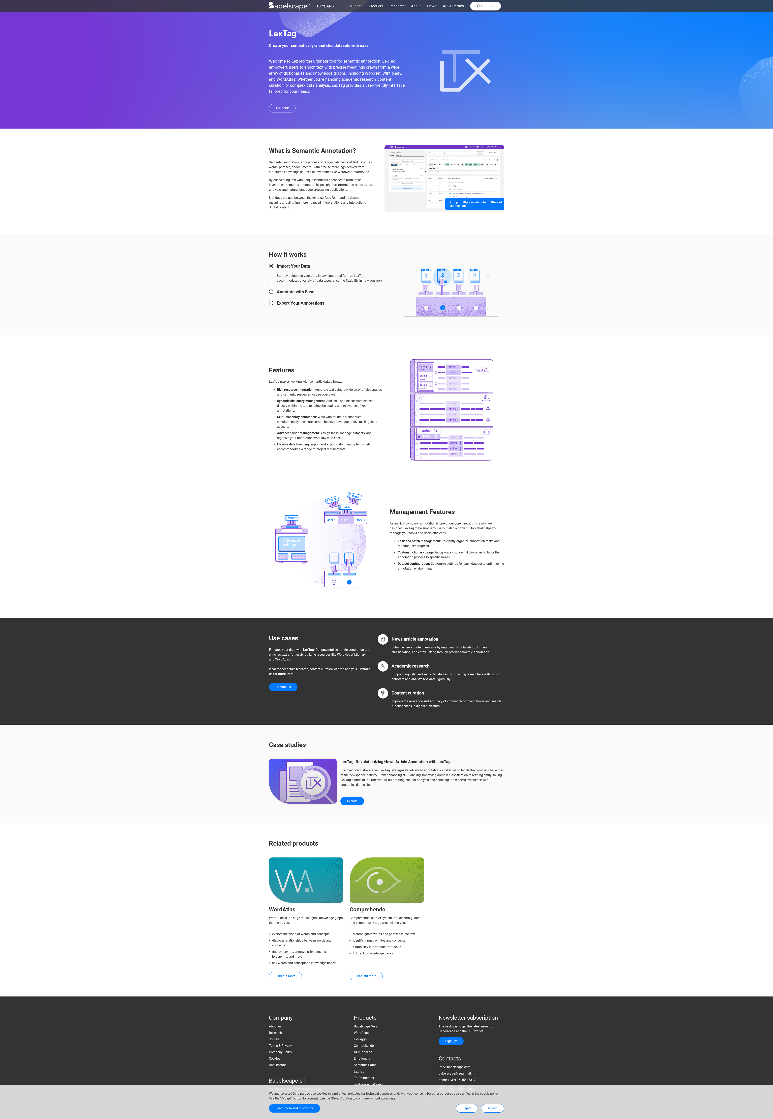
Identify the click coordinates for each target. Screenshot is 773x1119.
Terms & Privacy (280, 1046)
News (431, 6)
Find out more (285, 976)
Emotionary (362, 1058)
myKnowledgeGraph (368, 1084)
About (416, 6)
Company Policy (280, 1052)
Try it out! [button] (282, 108)
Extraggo (360, 1039)
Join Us (274, 1039)
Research (397, 6)
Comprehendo (364, 1046)
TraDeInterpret (364, 1078)
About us (275, 1026)
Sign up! (451, 1041)
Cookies (274, 1058)
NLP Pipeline (363, 1052)
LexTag (359, 1071)
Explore (352, 801)
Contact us (485, 6)
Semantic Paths (365, 1065)
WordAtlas (361, 1033)
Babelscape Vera (366, 1026)
